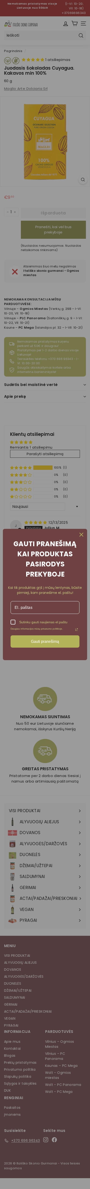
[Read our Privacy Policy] (76, 629)
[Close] (81, 534)
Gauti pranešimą (45, 641)
